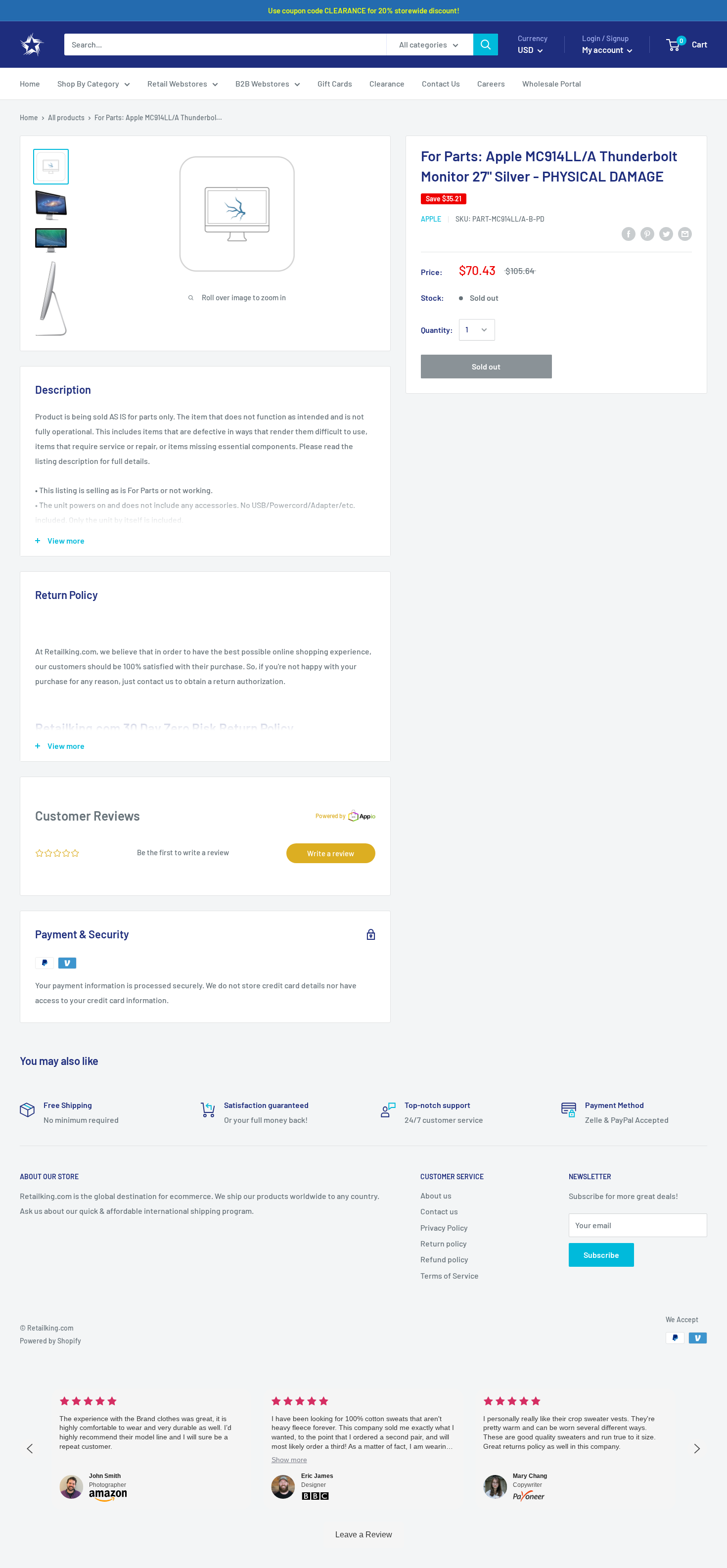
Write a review (330, 853)
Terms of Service (449, 1275)
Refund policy (444, 1259)
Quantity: (437, 329)
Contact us (439, 1211)
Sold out (486, 366)
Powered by (331, 815)
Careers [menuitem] (491, 83)
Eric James (317, 1476)
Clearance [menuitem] (387, 83)
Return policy (443, 1243)
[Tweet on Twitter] (666, 233)
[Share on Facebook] (629, 233)
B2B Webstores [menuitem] (262, 83)
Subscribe (601, 1254)
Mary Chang (530, 1476)
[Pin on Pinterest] (647, 233)
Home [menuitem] (30, 83)
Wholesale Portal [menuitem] (551, 83)
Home (29, 117)
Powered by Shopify (50, 1341)
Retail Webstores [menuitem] (177, 83)
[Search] (485, 44)
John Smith (105, 1476)
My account (603, 49)
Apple (431, 219)
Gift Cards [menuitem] (335, 83)
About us (436, 1195)
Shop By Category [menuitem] (88, 83)
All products (66, 117)
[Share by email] (685, 233)
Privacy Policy (444, 1227)
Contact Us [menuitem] (441, 83)
